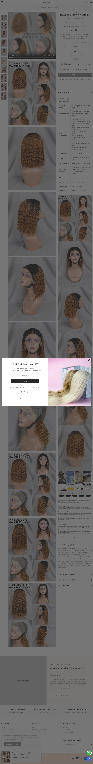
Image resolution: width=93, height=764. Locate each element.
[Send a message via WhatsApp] (89, 753)
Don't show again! (26, 399)
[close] (88, 360)
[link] (22, 392)
